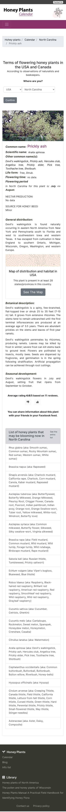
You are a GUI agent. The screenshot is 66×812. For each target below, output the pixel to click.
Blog (5, 762)
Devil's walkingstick (17, 161)
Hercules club (52, 161)
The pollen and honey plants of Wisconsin (26, 787)
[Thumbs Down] (28, 402)
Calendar (7, 757)
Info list (6, 767)
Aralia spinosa (36, 152)
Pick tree (53, 164)
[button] (7, 126)
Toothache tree (14, 168)
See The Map (33, 292)
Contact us (22, 805)
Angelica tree (14, 164)
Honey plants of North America (20, 782)
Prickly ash (36, 161)
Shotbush (30, 168)
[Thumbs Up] (37, 402)
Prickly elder (35, 164)
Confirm (10, 100)
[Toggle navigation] (6, 24)
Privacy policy (41, 805)
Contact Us (58, 2)
